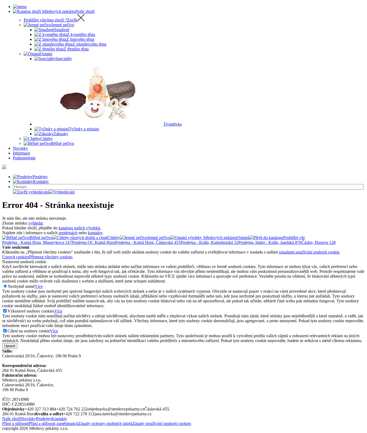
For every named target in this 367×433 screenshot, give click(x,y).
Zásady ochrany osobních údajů (105, 423)
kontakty (95, 232)
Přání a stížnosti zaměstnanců (53, 423)
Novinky (28, 418)
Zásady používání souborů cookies (161, 423)
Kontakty (59, 418)
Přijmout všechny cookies (51, 257)
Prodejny (43, 418)
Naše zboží (11, 418)
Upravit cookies (15, 257)
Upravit (9, 346)
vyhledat (35, 223)
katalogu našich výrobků (79, 228)
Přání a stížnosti (15, 423)
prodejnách (68, 232)
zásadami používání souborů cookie (309, 252)
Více (39, 286)
